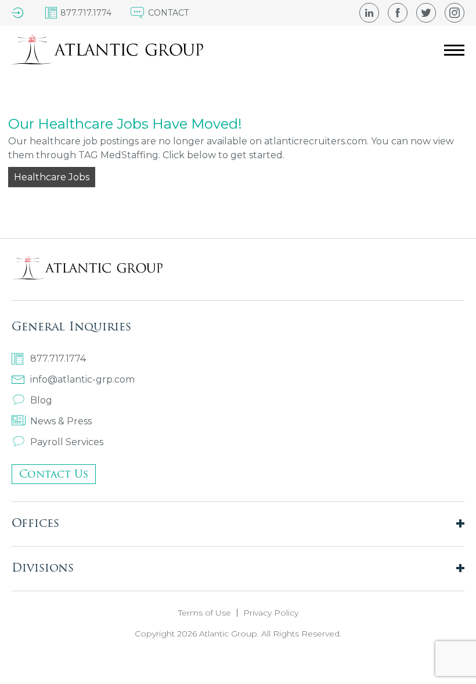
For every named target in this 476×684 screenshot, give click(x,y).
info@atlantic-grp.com (82, 379)
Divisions (43, 567)
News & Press (61, 421)
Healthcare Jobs (51, 177)
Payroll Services (66, 441)
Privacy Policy (270, 613)
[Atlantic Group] (107, 50)
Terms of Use (204, 613)
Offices (35, 522)
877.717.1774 (58, 358)
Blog (41, 400)
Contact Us (53, 474)
